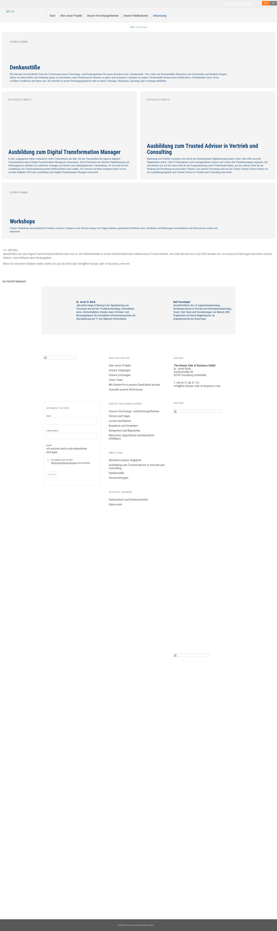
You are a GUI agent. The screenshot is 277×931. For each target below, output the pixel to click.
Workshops (22, 221)
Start (52, 15)
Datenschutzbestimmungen (64, 463)
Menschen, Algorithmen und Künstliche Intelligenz (131, 437)
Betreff (66, 449)
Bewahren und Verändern (123, 425)
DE (265, 3)
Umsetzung (159, 15)
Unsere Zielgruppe (119, 370)
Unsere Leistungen (120, 375)
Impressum (115, 504)
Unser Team (116, 380)
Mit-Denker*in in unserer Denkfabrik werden (134, 384)
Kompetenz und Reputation (124, 430)
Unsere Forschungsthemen (103, 15)
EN (273, 3)
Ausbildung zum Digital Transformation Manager (64, 152)
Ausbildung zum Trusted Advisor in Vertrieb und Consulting (202, 149)
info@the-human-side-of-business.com (197, 386)
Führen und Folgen (119, 416)
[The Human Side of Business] (10, 11)
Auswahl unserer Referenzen (126, 389)
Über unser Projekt (71, 15)
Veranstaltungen (118, 477)
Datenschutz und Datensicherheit (128, 499)
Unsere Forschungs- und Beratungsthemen (134, 411)
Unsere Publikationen (135, 15)
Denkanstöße (25, 67)
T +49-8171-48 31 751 (186, 382)
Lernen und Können (120, 421)
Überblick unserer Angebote (125, 460)
